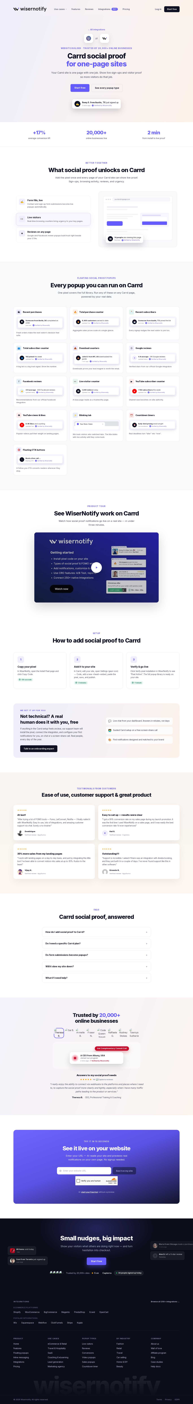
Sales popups (88, 1362)
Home (16, 1344)
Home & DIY (122, 1362)
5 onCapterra (101, 1273)
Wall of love (156, 1348)
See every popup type (107, 88)
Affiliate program (158, 1353)
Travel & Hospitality (57, 1348)
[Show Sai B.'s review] (69, 1030)
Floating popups (21, 1353)
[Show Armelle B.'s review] (80, 1030)
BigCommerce (50, 1312)
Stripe (70, 1322)
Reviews (89, 9)
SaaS (50, 1353)
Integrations (107, 9)
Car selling (121, 1357)
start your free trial (89, 1190)
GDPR (177, 1399)
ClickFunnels (57, 1322)
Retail (119, 1348)
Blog (153, 1357)
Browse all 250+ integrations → (165, 1301)
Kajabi (80, 1322)
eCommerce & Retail (57, 1344)
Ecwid (92, 1312)
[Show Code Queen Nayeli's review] (101, 1030)
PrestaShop (79, 1312)
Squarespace (27, 1322)
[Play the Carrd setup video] (96, 565)
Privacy (168, 1399)
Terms (159, 1399)
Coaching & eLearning (58, 1357)
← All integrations (96, 29)
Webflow (42, 1322)
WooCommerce (32, 1312)
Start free (172, 9)
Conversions (88, 1353)
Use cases (60, 9)
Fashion (120, 1344)
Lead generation (55, 1362)
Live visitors (87, 1344)
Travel (119, 1353)
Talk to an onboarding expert (39, 746)
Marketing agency (56, 1366)
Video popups (89, 1357)
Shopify (17, 1312)
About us (155, 1344)
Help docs (156, 1366)
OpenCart (103, 1312)
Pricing (126, 9)
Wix (15, 1322)
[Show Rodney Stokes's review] (123, 1030)
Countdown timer (90, 1366)
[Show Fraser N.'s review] (91, 1030)
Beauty (120, 1366)
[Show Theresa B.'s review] (58, 1030)
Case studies (157, 1362)
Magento (65, 1312)
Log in (158, 9)
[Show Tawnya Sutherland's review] (134, 1030)
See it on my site (124, 1168)
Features (75, 9)
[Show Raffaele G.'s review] (112, 1030)
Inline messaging (21, 1357)
